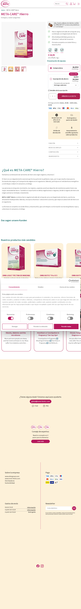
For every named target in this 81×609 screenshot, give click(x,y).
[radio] (64, 68)
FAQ (47, 406)
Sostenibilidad (10, 483)
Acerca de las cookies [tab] (67, 287)
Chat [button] (36, 406)
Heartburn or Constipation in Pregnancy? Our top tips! (48, 334)
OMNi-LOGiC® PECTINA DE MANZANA (16, 276)
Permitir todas (66, 326)
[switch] (30, 318)
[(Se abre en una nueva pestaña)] (70, 280)
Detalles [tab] (40, 287)
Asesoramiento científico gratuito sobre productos (71, 133)
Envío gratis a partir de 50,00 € (71, 119)
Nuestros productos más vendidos (18, 240)
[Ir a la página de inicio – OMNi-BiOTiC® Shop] (5, 3)
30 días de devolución (56, 132)
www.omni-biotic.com (12, 478)
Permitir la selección (40, 326)
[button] (78, 4)
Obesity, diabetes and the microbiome (16, 334)
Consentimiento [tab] (14, 287)
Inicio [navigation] (3, 10)
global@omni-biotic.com (40, 401)
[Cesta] (74, 4)
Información (31, 507)
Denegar (15, 326)
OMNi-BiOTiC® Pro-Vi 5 (48, 276)
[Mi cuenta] (71, 4)
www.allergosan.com (12, 476)
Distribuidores (10, 481)
